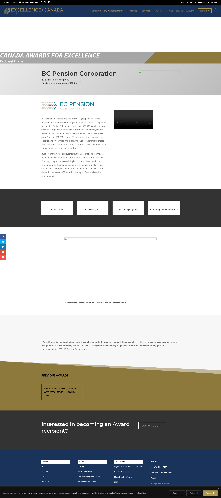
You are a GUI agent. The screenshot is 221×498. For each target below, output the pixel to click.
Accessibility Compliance (87, 482)
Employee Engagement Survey (89, 477)
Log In (193, 3)
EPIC (116, 482)
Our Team (44, 472)
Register (201, 3)
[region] (110, 492)
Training (169, 11)
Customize (177, 493)
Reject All (194, 493)
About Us (190, 11)
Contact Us (45, 481)
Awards (159, 11)
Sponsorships (132, 11)
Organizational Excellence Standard (128, 467)
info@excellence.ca (160, 483)
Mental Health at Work (123, 477)
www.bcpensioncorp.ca (164, 209)
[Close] (218, 488)
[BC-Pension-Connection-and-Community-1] (110, 239)
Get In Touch (151, 426)
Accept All (210, 493)
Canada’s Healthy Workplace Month (107, 11)
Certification (147, 11)
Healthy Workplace (121, 472)
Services (179, 11)
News (43, 476)
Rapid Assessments (85, 472)
